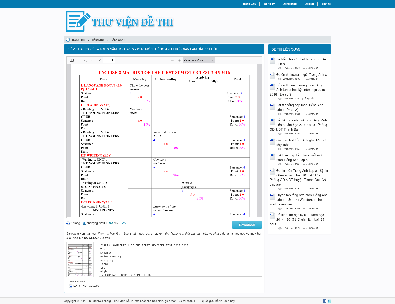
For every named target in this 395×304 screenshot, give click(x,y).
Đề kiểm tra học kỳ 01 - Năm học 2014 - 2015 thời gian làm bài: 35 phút (297, 219)
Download (247, 224)
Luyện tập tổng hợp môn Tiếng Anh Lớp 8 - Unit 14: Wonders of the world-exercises (299, 199)
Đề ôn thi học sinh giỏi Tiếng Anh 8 (301, 74)
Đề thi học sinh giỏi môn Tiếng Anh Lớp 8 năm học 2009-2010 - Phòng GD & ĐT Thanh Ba (298, 124)
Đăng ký (269, 4)
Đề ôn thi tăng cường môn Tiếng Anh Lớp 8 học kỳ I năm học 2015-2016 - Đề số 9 (298, 89)
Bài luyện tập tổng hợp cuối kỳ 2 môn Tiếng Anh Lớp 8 (299, 157)
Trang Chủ (249, 4)
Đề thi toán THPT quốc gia (195, 301)
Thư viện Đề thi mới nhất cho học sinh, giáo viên (145, 301)
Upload (309, 4)
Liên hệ (326, 4)
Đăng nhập (290, 4)
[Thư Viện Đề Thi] (131, 21)
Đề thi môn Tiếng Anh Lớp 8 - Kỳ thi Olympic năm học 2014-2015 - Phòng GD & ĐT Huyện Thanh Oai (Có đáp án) (299, 177)
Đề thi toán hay (225, 301)
